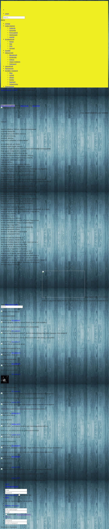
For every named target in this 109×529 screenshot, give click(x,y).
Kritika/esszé (9, 39)
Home (3, 90)
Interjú (11, 59)
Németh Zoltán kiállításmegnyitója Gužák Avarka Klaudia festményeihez (22, 398)
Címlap (7, 24)
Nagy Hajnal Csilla (11, 304)
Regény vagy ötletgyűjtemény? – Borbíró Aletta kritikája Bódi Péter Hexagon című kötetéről (27, 337)
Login (7, 14)
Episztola (12, 30)
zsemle (11, 37)
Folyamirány (13, 84)
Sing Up (8, 517)
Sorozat (12, 48)
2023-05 (14, 90)
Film (10, 46)
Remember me (26, 495)
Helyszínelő (9, 53)
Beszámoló (13, 55)
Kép (10, 44)
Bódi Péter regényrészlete (8, 387)
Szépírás (12, 28)
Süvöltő (7, 51)
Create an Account (11, 486)
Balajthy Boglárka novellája (9, 370)
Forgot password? (11, 495)
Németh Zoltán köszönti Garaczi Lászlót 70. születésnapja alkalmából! (22, 473)
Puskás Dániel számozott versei (10, 348)
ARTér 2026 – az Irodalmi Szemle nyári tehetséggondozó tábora (20, 430)
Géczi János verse (6, 419)
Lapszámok (9, 66)
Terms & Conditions (24, 514)
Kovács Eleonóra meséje (8, 316)
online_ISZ (15, 402)
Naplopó (12, 82)
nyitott (11, 75)
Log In (7, 484)
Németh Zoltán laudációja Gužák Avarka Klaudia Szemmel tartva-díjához (23, 408)
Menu (3, 20)
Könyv (11, 42)
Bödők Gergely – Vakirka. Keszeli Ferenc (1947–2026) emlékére (20, 326)
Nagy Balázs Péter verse (8, 359)
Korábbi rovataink (11, 71)
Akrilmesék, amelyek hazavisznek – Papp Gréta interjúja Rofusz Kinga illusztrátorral (26, 452)
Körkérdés (13, 57)
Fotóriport (12, 64)
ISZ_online (36, 106)
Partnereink (9, 68)
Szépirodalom (10, 26)
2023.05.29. (24, 106)
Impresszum (9, 86)
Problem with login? (12, 506)
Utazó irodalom (14, 62)
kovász (11, 80)
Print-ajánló (13, 33)
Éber (11, 73)
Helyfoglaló (13, 35)
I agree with (12, 514)
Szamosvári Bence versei (8, 441)
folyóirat (8, 90)
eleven (11, 77)
